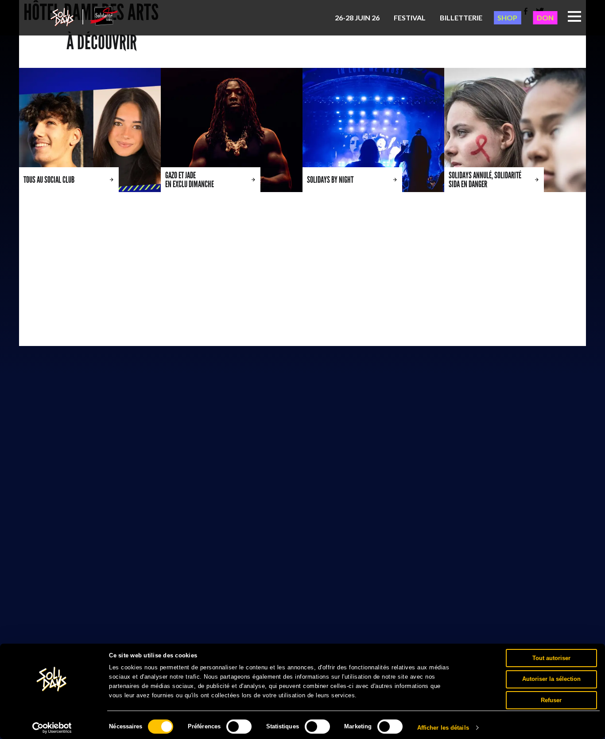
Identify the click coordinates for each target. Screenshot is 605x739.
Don (545, 17)
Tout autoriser (551, 657)
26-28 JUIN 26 (357, 17)
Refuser (551, 699)
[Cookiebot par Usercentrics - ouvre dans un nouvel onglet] (52, 728)
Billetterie (461, 17)
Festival (410, 17)
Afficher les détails (443, 727)
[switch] (239, 726)
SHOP (507, 17)
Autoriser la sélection (551, 679)
